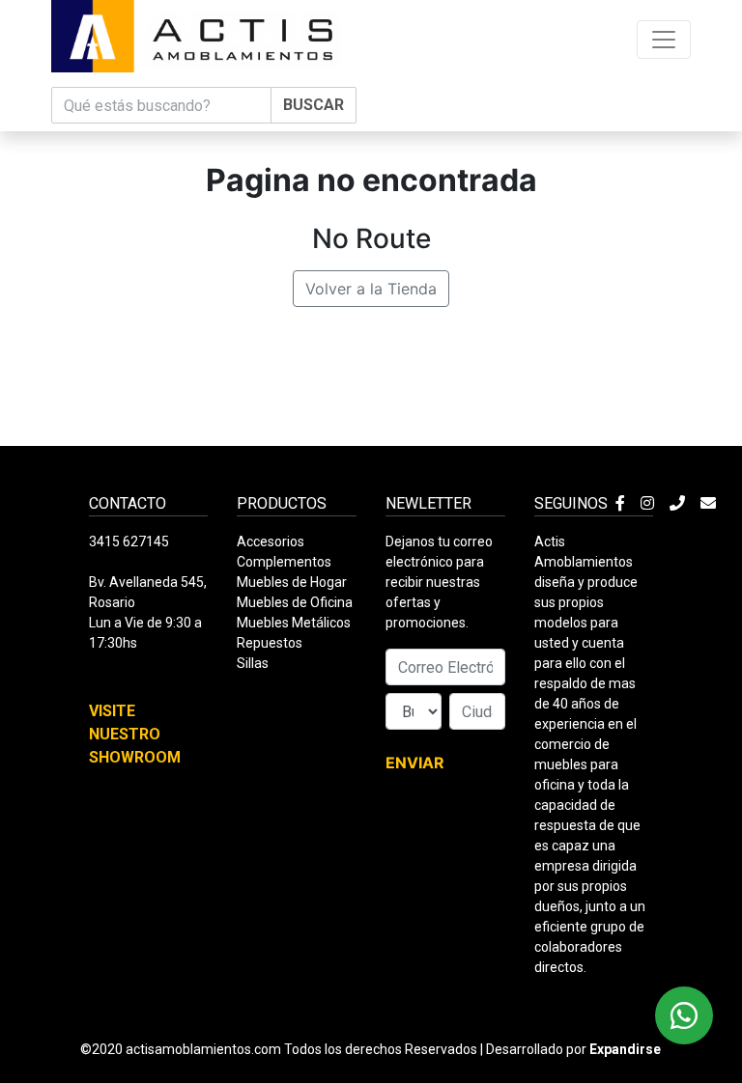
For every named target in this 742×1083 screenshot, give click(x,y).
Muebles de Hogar (292, 582)
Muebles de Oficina (295, 602)
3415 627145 (129, 541)
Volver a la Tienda (371, 288)
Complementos (284, 561)
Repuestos (269, 643)
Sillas (253, 663)
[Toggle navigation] (664, 39)
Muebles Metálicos (294, 622)
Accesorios (270, 541)
